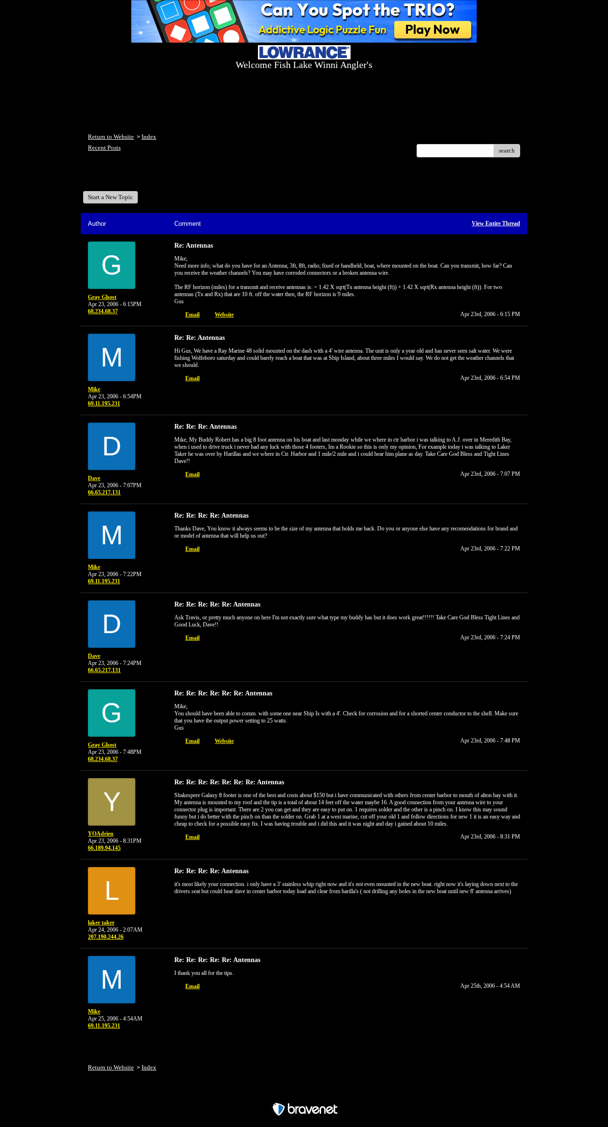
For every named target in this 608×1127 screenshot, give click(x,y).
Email (192, 314)
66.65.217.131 (104, 492)
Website (224, 314)
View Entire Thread (496, 223)
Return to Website (111, 136)
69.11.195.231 (104, 403)
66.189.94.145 (104, 848)
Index (149, 136)
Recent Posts (104, 147)
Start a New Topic (110, 197)
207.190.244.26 (106, 937)
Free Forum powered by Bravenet (304, 1092)
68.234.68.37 (103, 311)
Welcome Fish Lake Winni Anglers (140, 177)
